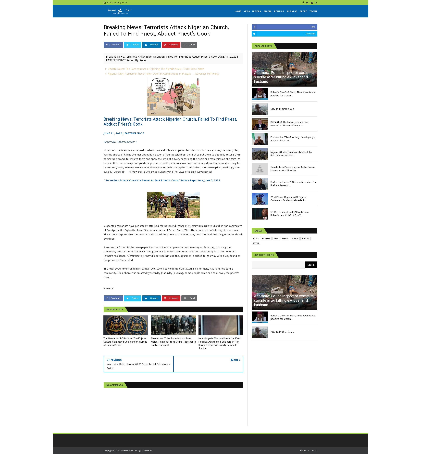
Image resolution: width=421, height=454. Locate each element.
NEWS (247, 11)
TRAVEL (313, 11)
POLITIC (295, 238)
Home (303, 450)
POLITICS (279, 11)
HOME (238, 11)
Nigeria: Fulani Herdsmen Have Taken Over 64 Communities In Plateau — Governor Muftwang (163, 73)
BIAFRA (267, 11)
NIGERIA (256, 11)
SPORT (303, 11)
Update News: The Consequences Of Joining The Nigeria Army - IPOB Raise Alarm (156, 68)
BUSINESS (291, 11)
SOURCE (109, 288)
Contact (313, 450)
